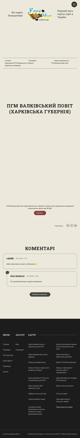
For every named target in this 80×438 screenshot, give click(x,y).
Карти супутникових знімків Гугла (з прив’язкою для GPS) (66, 346)
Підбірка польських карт (37, 394)
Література (7, 366)
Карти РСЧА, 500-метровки (66, 362)
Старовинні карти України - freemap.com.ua (41, 434)
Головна (8, 61)
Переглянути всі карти (64, 407)
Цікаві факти (7, 361)
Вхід (17, 344)
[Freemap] (40, 14)
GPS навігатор (8, 355)
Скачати (39, 213)
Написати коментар (39, 294)
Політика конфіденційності (11, 434)
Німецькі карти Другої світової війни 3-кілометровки (64, 370)
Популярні (32, 61)
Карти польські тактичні (64, 386)
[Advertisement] (40, 40)
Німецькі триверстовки (37, 362)
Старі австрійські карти (36, 399)
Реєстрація (20, 350)
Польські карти (61, 394)
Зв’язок (5, 372)
